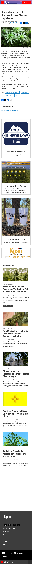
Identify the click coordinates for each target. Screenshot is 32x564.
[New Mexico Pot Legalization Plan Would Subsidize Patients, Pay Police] (15, 319)
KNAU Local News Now (16, 151)
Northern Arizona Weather (16, 186)
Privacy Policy (6, 531)
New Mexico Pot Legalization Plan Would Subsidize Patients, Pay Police (16, 334)
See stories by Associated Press (10, 110)
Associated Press (14, 23)
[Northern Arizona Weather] (16, 172)
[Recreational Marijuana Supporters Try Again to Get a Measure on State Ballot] (15, 274)
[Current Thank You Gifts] (16, 217)
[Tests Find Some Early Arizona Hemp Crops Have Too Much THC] (15, 439)
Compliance (6, 541)
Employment (6, 538)
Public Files (5, 534)
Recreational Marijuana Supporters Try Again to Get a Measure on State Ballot (15, 289)
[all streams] (30, 562)
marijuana (24, 92)
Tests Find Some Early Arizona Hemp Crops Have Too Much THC (14, 454)
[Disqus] (16, 491)
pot (17, 95)
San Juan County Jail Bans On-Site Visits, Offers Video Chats (15, 414)
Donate (27, 2)
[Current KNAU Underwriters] (16, 253)
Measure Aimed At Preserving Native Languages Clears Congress (16, 374)
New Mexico (9, 95)
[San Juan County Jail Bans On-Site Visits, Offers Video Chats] (15, 399)
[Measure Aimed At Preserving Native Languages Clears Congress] (15, 359)
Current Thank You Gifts (16, 239)
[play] (2, 562)
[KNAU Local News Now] (16, 133)
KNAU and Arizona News (12, 92)
